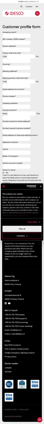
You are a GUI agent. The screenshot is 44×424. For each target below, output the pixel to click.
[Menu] (37, 13)
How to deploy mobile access (17, 349)
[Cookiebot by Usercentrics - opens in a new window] (27, 186)
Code (5, 56)
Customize (21, 236)
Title (38, 113)
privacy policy (22, 215)
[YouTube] (9, 303)
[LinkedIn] (6, 303)
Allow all (22, 229)
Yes (7, 173)
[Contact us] (39, 419)
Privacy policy (10, 357)
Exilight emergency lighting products (19, 353)
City (37, 56)
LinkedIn (8, 368)
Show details (32, 222)
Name (5, 113)
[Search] (21, 6)
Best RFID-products (13, 345)
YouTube (8, 372)
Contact (29, 6)
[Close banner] (41, 186)
